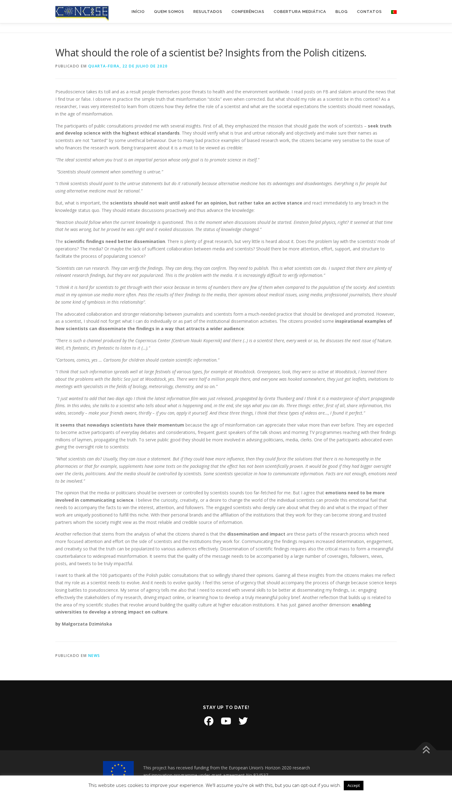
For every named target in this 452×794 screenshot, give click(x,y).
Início (138, 11)
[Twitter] (243, 721)
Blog (341, 11)
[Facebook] (208, 721)
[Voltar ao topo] (426, 750)
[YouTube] (226, 721)
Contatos (369, 11)
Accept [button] (353, 785)
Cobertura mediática (300, 11)
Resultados (207, 11)
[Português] (392, 11)
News (94, 655)
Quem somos (169, 11)
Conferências (248, 11)
